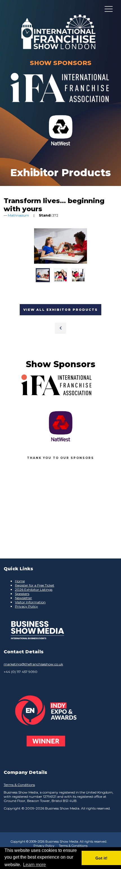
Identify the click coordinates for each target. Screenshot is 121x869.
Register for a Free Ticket (34, 585)
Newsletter (23, 598)
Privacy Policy (26, 606)
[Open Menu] (109, 9)
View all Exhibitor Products (60, 310)
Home (20, 581)
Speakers (22, 594)
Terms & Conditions (19, 785)
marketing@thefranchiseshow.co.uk (33, 664)
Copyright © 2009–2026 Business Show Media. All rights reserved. (59, 841)
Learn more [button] (34, 864)
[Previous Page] (60, 328)
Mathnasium (18, 215)
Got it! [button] (101, 858)
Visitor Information (30, 602)
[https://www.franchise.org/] (59, 105)
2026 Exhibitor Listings (33, 589)
